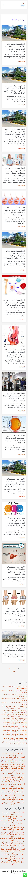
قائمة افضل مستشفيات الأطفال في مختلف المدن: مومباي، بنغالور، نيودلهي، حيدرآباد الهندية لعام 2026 (14, 482)
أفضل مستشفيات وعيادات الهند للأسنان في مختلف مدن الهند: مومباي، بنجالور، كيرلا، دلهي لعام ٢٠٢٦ (14, 89)
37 (9, 668)
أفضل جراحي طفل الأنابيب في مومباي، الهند (12, 846)
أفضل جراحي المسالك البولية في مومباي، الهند (12, 824)
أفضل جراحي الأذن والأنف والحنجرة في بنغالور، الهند (12, 796)
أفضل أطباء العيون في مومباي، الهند (12, 844)
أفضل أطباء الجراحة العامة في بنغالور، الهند (12, 771)
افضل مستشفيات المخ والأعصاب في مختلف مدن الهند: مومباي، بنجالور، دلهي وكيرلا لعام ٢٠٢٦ (14, 47)
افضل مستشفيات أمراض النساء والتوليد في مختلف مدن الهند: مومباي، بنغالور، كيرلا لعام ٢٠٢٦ (14, 171)
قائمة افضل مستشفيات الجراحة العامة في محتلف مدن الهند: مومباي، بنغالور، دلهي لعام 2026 (14, 211)
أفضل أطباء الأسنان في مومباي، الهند (12, 842)
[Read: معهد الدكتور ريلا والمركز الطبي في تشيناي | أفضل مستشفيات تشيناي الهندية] (14, 636)
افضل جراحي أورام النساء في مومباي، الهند (12, 863)
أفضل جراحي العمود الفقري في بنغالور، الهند (12, 761)
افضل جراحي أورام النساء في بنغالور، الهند (12, 800)
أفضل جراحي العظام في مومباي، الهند (12, 827)
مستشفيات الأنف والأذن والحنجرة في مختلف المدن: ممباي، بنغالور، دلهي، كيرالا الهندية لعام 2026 (15, 523)
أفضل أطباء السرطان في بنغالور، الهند (12, 768)
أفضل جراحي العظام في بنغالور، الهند (12, 764)
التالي (14, 671)
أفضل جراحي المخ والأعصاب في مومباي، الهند (12, 817)
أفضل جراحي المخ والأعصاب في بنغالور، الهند (12, 758)
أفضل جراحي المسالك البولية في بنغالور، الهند (12, 754)
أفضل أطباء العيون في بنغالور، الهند (12, 779)
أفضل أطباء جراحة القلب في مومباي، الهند (12, 813)
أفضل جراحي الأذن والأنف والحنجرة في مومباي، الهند (12, 859)
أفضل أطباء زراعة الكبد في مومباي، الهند (12, 830)
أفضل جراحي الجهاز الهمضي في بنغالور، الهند (12, 785)
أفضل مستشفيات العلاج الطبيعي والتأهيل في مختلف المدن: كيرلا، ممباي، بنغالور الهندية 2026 (14, 254)
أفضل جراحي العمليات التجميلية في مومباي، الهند (12, 855)
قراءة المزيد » (21, 61)
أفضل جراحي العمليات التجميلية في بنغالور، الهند (12, 792)
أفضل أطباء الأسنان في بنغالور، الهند (12, 777)
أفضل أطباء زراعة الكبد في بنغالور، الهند (12, 766)
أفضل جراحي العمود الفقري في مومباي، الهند (12, 821)
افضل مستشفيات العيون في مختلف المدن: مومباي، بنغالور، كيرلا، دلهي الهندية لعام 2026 (14, 439)
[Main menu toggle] (3, 4)
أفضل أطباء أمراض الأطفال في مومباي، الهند (12, 839)
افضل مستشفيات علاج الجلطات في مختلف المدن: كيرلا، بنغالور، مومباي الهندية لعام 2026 (14, 397)
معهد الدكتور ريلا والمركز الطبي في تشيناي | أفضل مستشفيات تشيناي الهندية (15, 647)
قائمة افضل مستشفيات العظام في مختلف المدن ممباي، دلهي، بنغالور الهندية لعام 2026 (14, 612)
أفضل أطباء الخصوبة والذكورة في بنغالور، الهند (12, 782)
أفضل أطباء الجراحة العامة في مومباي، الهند (12, 835)
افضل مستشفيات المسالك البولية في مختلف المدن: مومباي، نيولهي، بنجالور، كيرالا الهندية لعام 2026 (14, 353)
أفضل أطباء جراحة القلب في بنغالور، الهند (12, 803)
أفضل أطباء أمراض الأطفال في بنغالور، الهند (12, 774)
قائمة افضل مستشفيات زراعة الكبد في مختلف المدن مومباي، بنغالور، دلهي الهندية (16, 570)
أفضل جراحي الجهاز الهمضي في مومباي (12, 849)
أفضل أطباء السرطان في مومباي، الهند (12, 833)
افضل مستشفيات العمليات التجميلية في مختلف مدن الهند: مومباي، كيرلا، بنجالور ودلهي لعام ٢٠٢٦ (14, 133)
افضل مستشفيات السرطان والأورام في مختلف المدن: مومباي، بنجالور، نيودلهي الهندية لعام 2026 (14, 303)
